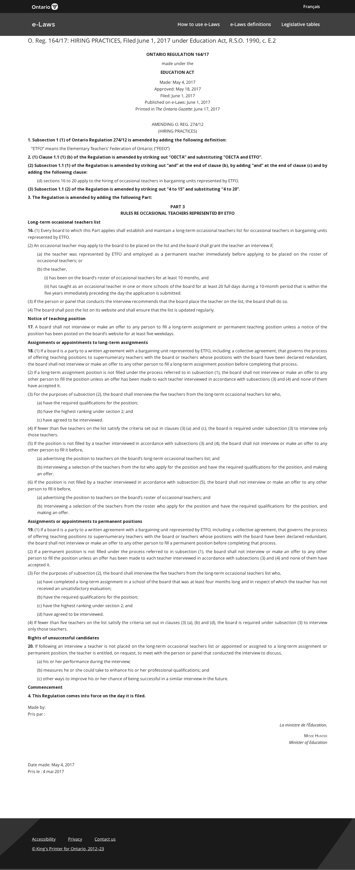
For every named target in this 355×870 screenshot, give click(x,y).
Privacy (75, 839)
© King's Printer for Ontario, (68, 849)
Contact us (105, 839)
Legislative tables (300, 24)
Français (311, 6)
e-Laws (43, 24)
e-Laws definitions (250, 24)
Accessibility (44, 839)
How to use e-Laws (199, 24)
